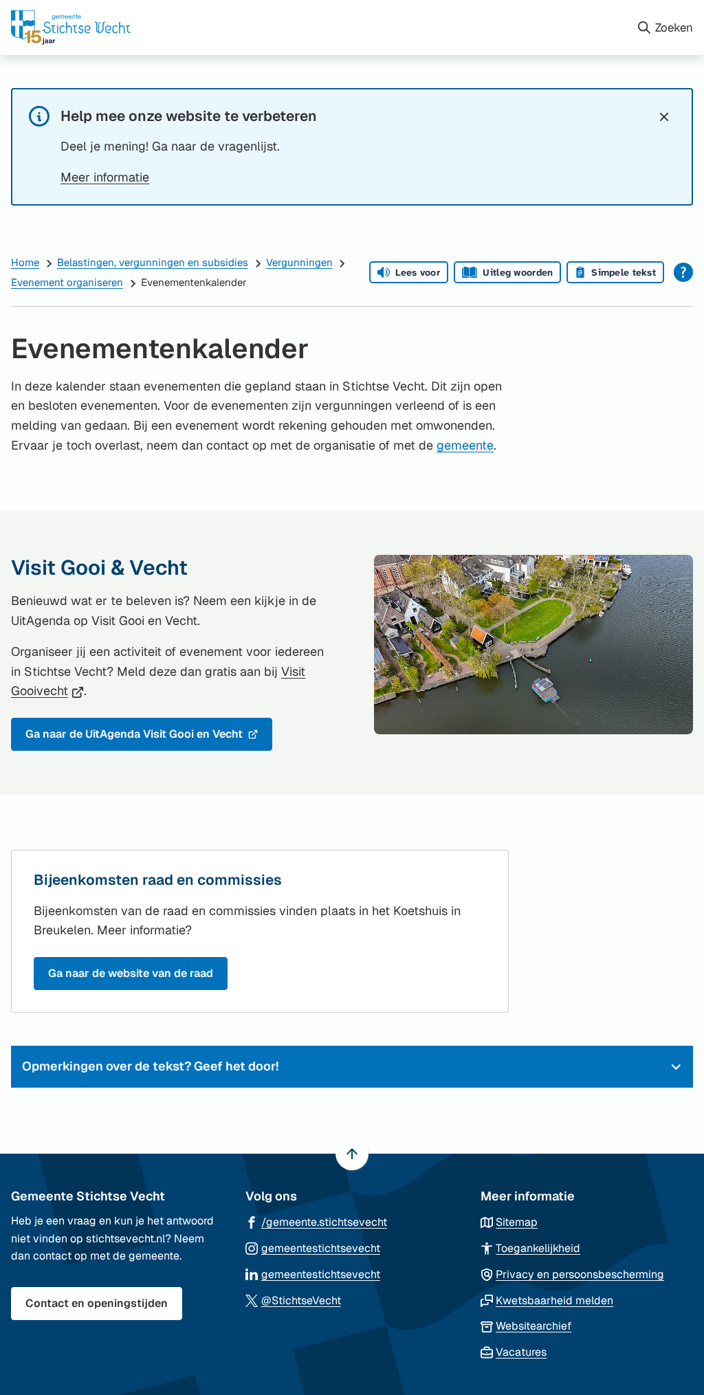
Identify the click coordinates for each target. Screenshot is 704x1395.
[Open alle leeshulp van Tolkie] (683, 272)
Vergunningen (299, 262)
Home (25, 262)
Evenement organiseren (67, 282)
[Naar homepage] (318, 27)
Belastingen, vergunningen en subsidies (152, 262)
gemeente (465, 445)
